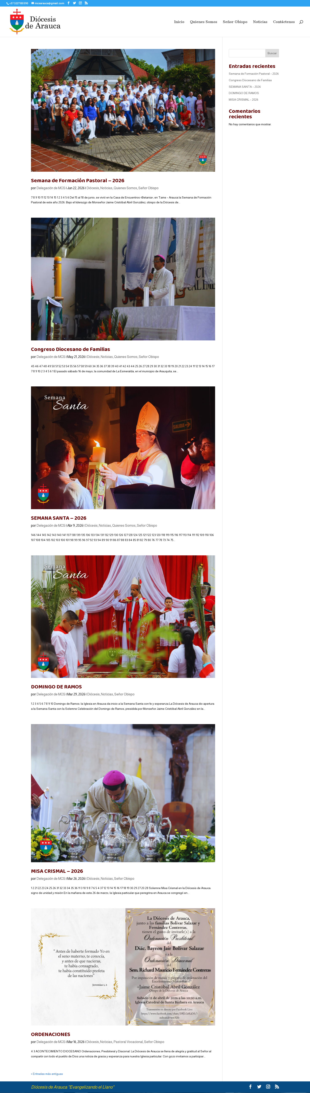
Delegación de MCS (50, 188)
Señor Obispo (235, 22)
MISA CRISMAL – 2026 (57, 871)
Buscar (272, 53)
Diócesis (92, 188)
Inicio (179, 22)
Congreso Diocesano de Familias (70, 349)
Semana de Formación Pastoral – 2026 (77, 180)
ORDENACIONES (50, 1034)
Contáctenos (284, 22)
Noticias (260, 22)
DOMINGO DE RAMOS (56, 687)
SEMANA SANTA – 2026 (58, 518)
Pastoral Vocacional (128, 1042)
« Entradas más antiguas (47, 1073)
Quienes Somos (203, 22)
